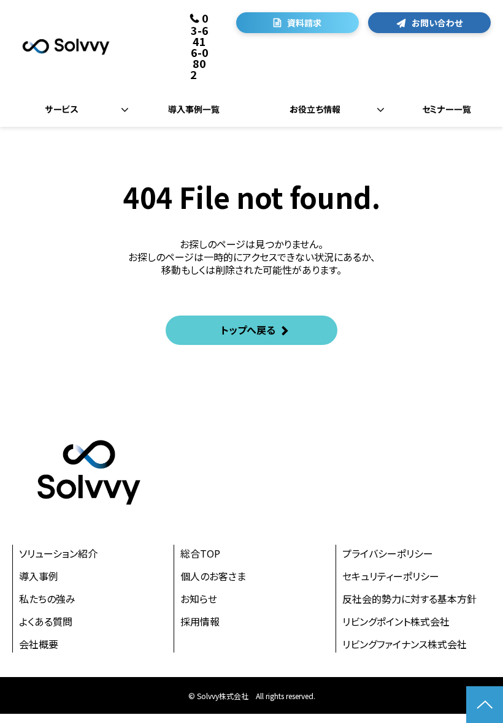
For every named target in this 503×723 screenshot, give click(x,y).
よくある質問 (45, 621)
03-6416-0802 (199, 46)
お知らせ (198, 598)
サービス (61, 109)
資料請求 (304, 23)
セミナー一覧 (446, 109)
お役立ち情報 (315, 109)
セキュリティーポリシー (390, 576)
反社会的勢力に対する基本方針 (409, 598)
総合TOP (200, 553)
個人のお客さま (213, 576)
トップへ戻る (248, 329)
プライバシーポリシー (387, 553)
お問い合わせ (437, 23)
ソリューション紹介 (58, 553)
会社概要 (38, 644)
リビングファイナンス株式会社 (404, 644)
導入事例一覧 (194, 109)
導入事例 (38, 576)
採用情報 (200, 621)
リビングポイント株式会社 (396, 621)
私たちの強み (47, 598)
